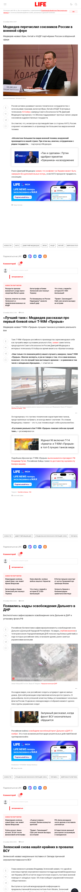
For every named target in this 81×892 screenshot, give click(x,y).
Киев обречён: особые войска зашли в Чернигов (40, 580)
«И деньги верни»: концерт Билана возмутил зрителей (40, 854)
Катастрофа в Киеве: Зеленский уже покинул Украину (39, 290)
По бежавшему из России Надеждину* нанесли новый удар (40, 301)
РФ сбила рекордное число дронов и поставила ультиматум (65, 854)
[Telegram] (35, 256)
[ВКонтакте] (40, 256)
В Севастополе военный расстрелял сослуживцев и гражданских (65, 864)
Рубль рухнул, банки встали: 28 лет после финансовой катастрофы (15, 864)
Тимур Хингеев (17, 205)
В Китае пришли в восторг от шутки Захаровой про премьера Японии (65, 581)
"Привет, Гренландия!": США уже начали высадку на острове (65, 301)
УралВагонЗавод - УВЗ (18, 408)
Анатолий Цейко (18, 495)
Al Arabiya (26, 112)
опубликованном (68, 630)
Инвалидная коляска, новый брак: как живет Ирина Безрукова (14, 581)
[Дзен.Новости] (25, 256)
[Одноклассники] (45, 256)
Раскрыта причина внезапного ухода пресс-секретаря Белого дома (15, 290)
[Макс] (30, 256)
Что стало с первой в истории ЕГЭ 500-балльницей (63, 290)
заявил (55, 342)
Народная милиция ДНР (49, 684)
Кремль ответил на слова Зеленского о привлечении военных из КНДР (15, 302)
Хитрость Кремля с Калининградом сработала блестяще (63, 591)
